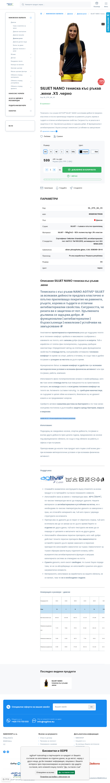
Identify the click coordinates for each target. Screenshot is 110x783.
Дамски (70, 14)
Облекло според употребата (16, 81)
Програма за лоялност (48, 741)
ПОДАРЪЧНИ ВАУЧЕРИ (17, 105)
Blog (11, 126)
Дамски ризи (82, 14)
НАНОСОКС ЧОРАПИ (16, 93)
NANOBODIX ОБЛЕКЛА (54, 14)
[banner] (10, 5)
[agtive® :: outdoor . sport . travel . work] (41, 13)
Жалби (78, 749)
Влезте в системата (91, 707)
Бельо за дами (18, 45)
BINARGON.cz (102, 778)
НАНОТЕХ (12, 111)
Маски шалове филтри (19, 71)
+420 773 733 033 (20, 721)
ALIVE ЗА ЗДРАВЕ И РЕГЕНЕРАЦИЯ (16, 99)
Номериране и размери (48, 744)
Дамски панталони (19, 31)
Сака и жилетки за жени (19, 27)
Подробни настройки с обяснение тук (55, 777)
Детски (13, 58)
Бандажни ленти (16, 61)
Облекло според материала (16, 76)
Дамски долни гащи (20, 42)
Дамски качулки (18, 35)
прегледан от (80, 752)
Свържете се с (81, 741)
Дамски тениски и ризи (19, 50)
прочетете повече (48, 131)
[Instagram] (8, 752)
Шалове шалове (16, 68)
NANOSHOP (80, 738)
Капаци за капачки (17, 65)
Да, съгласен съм (66, 772)
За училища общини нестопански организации (87, 745)
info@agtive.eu (45, 721)
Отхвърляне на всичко (45, 772)
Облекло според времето (16, 87)
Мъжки (13, 54)
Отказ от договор (46, 738)
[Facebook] (4, 752)
